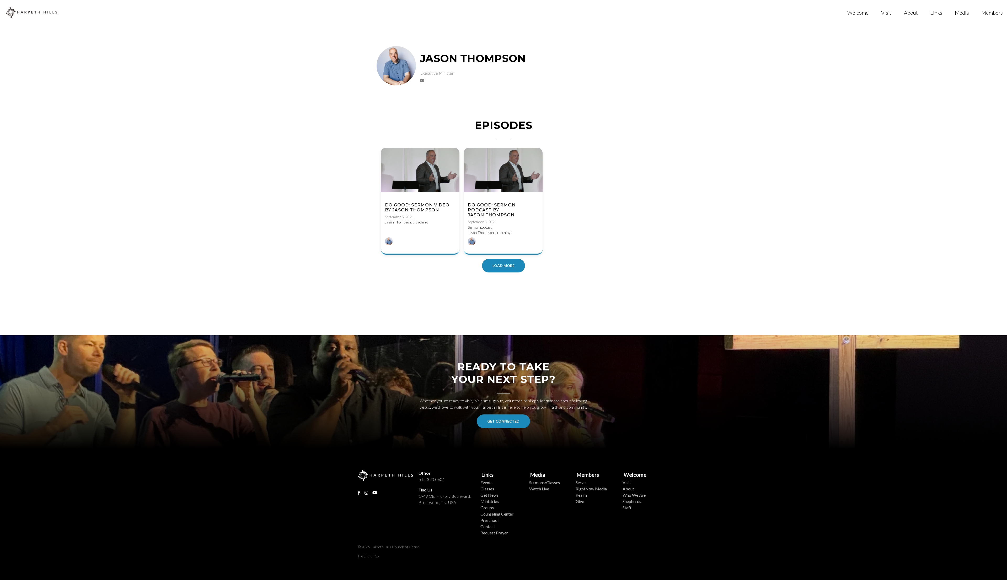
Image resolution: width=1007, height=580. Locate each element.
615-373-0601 (432, 479)
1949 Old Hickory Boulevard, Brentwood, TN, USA (445, 499)
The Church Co (368, 556)
